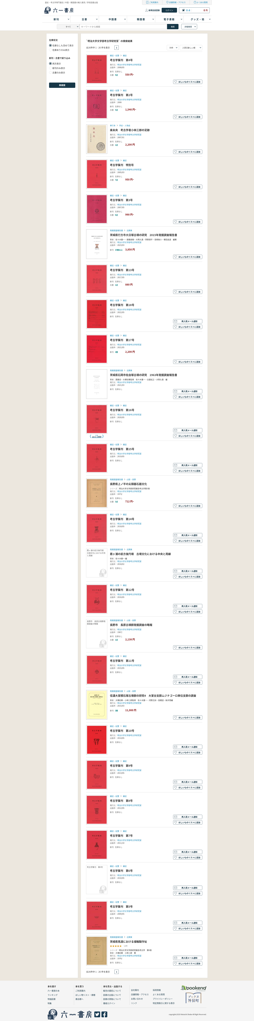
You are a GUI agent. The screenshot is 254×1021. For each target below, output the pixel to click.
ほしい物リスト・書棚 (85, 994)
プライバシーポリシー (163, 998)
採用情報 (157, 990)
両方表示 (56, 63)
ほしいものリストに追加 (189, 81)
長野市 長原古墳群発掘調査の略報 (131, 625)
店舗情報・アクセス (177, 2)
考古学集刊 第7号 (121, 835)
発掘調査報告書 (116, 230)
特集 (50, 1003)
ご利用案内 (153, 2)
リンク (134, 1003)
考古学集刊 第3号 (121, 200)
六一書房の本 (54, 990)
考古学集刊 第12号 (122, 590)
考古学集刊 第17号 (122, 340)
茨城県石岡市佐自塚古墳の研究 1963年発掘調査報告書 (143, 375)
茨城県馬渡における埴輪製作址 (128, 941)
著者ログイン (109, 1003)
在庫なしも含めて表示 (63, 45)
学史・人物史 (124, 125)
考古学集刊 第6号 (121, 871)
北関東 (129, 230)
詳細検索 (188, 26)
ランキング (53, 994)
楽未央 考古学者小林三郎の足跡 (130, 130)
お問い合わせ (137, 998)
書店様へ (79, 999)
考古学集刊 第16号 (122, 410)
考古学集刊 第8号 (121, 801)
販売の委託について (112, 990)
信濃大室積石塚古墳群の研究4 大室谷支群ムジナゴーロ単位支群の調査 (153, 696)
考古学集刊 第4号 (121, 60)
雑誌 (125, 55)
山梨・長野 (131, 479)
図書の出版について (112, 994)
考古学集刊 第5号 (121, 906)
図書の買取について (112, 999)
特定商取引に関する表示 (164, 1003)
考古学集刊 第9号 (121, 766)
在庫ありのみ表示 (60, 49)
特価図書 (52, 999)
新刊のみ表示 (58, 68)
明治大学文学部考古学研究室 (129, 64)
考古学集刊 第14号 (122, 519)
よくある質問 (202, 2)
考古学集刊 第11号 (122, 661)
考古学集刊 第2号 (121, 95)
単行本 (112, 125)
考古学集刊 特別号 (122, 165)
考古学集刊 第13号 (122, 270)
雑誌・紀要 (114, 55)
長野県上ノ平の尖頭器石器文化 (128, 484)
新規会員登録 (154, 10)
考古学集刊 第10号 (122, 731)
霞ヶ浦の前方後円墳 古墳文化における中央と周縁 (140, 554)
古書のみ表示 (58, 72)
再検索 (62, 85)
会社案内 (135, 990)
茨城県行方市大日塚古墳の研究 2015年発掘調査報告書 (143, 235)
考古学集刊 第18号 (122, 305)
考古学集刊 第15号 (122, 449)
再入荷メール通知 (189, 321)
